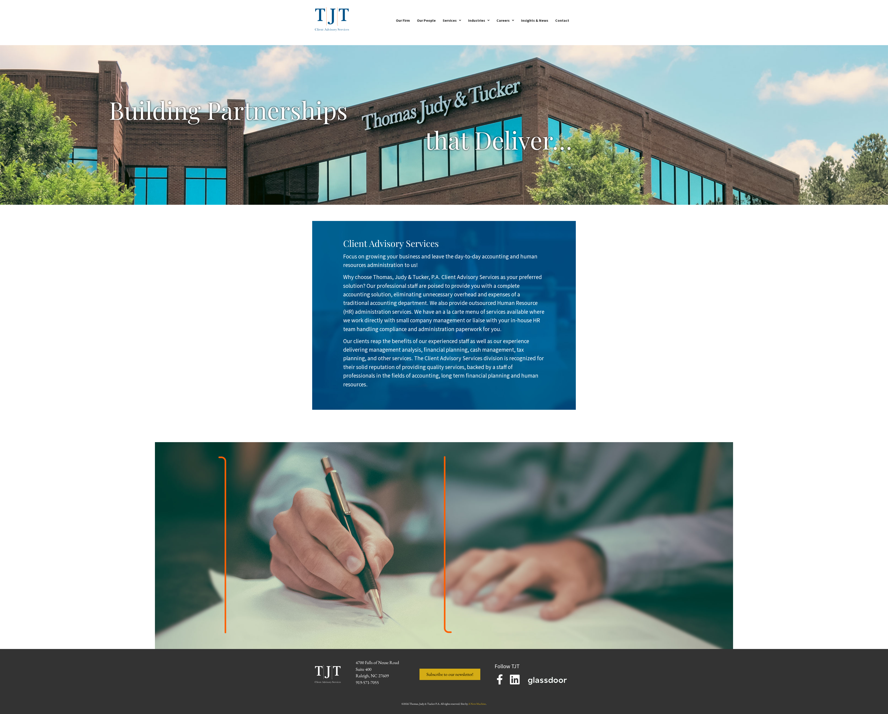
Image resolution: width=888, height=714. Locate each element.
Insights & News (534, 20)
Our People (426, 20)
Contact (562, 20)
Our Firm (403, 20)
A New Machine (477, 704)
